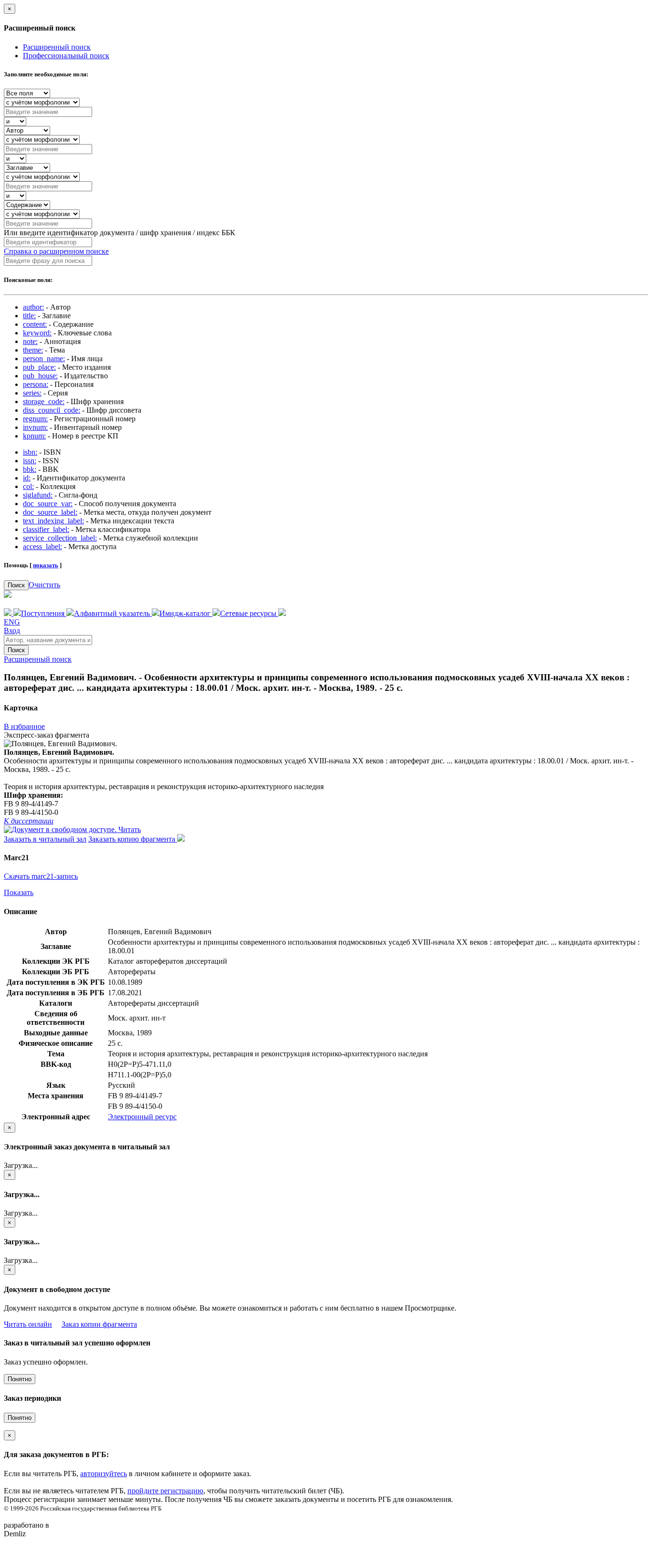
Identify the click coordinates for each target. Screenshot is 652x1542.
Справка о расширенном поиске (56, 251)
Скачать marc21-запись (41, 876)
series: (32, 393)
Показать (18, 892)
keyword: (37, 333)
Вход (12, 630)
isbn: (30, 452)
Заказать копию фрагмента (132, 839)
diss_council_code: (51, 410)
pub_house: (40, 376)
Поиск (16, 585)
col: (28, 486)
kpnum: (34, 436)
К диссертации (28, 821)
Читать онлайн (28, 1324)
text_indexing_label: (53, 521)
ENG (12, 622)
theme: (33, 350)
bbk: (29, 469)
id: (27, 478)
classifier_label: (46, 529)
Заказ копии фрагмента (99, 1324)
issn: (29, 461)
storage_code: (43, 401)
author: (33, 307)
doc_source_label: (50, 512)
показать (45, 565)
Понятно (20, 1379)
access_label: (42, 546)
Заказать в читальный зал (45, 839)
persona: (35, 384)
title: (29, 316)
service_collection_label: (60, 538)
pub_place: (39, 367)
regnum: (35, 419)
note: (30, 341)
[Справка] (282, 613)
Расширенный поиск (57, 47)
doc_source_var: (48, 504)
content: (35, 324)
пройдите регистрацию (165, 1491)
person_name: (44, 358)
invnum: (35, 427)
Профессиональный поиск (66, 56)
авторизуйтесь (103, 1473)
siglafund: (38, 495)
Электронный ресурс (142, 1117)
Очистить (44, 585)
